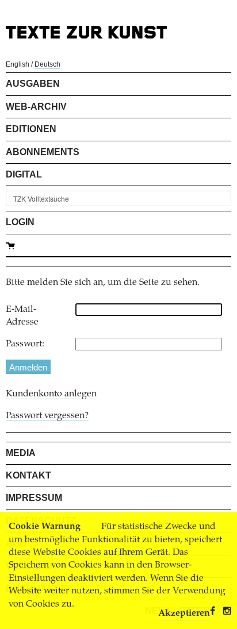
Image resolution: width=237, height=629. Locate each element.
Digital (24, 174)
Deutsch (47, 64)
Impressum (34, 498)
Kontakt (28, 475)
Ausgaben (33, 83)
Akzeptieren (184, 613)
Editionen (31, 129)
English (17, 64)
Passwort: (25, 344)
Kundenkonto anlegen (51, 394)
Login (20, 222)
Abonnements (42, 152)
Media (21, 453)
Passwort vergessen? (47, 415)
